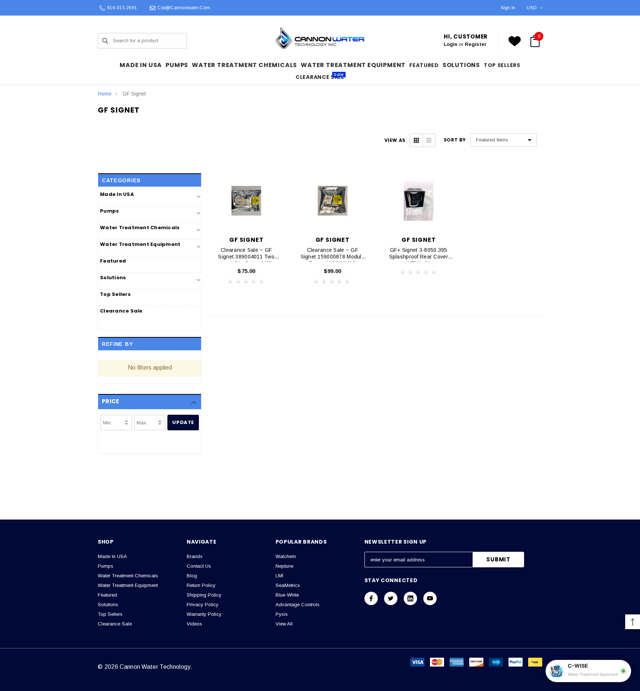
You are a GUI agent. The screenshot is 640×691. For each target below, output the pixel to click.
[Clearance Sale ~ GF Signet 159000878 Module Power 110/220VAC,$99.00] (332, 200)
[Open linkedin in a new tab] (410, 598)
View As (395, 140)
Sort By (455, 140)
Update (183, 422)
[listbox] (503, 140)
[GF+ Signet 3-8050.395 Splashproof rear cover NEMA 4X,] (418, 200)
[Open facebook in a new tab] (371, 598)
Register (476, 44)
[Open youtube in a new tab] (430, 598)
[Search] (105, 41)
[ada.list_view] (429, 140)
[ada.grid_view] (416, 140)
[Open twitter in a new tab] (390, 598)
